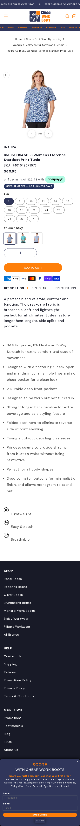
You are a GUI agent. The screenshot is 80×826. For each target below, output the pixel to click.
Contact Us (12, 656)
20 (21, 210)
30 (22, 218)
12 (43, 201)
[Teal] (23, 238)
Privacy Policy (14, 688)
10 (31, 201)
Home (18, 39)
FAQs (8, 742)
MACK (9, 27)
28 (9, 218)
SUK (61, 27)
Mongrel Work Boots (19, 611)
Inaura (10, 147)
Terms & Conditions (19, 696)
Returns (10, 672)
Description (14, 288)
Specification (66, 288)
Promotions (13, 718)
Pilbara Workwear (17, 627)
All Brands (11, 635)
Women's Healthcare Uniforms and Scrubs (38, 45)
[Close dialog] (77, 761)
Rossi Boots (13, 579)
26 (59, 210)
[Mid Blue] (37, 238)
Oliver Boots (13, 595)
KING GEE (49, 27)
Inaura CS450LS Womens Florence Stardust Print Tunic (40, 50)
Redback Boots (15, 587)
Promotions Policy (17, 680)
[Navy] (10, 239)
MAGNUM (21, 27)
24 (46, 210)
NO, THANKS (40, 820)
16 (67, 201)
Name (6, 793)
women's (31, 39)
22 (34, 210)
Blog (7, 734)
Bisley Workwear (16, 619)
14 (55, 201)
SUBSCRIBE (40, 814)
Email (6, 803)
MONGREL (35, 27)
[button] (9, 16)
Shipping (10, 664)
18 (9, 210)
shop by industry (51, 39)
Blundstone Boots (17, 603)
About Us (11, 750)
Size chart (40, 288)
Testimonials (13, 726)
